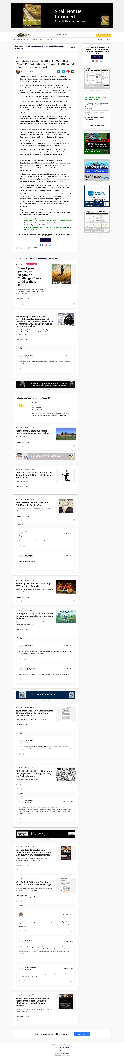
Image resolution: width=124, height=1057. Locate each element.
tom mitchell (29, 355)
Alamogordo (19, 264)
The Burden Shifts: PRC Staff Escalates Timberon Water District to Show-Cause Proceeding (34, 713)
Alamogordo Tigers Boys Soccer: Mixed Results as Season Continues (33, 432)
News (13, 39)
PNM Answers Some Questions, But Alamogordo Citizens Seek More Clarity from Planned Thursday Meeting (33, 1002)
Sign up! (46, 240)
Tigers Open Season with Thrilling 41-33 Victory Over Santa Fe (34, 584)
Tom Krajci (22, 917)
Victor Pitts (28, 940)
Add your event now (97, 126)
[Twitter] (63, 71)
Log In (108, 39)
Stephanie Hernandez (22, 895)
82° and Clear (63, 34)
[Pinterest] (68, 71)
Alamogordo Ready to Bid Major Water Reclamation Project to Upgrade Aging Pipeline (34, 616)
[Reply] (21, 248)
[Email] (72, 71)
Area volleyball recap (22, 481)
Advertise (41, 39)
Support (72, 47)
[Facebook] (58, 71)
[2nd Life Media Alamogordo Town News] (27, 35)
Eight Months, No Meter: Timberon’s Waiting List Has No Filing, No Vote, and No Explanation (34, 773)
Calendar (19, 39)
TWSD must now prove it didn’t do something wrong (31, 719)
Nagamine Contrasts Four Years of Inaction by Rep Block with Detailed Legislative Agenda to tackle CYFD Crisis (30, 291)
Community (26, 39)
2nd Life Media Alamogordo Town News (29, 897)
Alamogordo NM (21, 57)
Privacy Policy (66, 1055)
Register (100, 39)
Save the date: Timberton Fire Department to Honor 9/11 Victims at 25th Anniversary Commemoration (33, 852)
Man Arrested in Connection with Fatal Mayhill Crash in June (32, 503)
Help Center (65, 1047)
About (47, 39)
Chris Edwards (24, 72)
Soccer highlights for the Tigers (25, 437)
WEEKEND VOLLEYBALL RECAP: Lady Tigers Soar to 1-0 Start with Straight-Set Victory (34, 475)
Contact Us (58, 1047)
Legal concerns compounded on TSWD (27, 779)
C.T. (26, 532)
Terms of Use (58, 1055)
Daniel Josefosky (30, 668)
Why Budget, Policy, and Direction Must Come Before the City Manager (34, 883)
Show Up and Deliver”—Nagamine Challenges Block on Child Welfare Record (31, 277)
